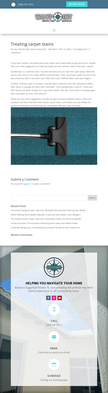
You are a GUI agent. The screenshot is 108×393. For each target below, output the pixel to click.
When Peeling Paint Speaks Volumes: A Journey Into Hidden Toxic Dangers (45, 214)
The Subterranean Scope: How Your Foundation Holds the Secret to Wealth (46, 219)
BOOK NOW (77, 4)
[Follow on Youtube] (59, 298)
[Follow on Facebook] (48, 298)
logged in (27, 183)
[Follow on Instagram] (54, 298)
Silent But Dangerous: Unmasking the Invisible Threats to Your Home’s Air (45, 227)
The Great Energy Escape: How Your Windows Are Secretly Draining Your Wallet (48, 210)
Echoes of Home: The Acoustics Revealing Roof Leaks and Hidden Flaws (44, 223)
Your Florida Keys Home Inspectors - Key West (35, 49)
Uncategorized (80, 49)
